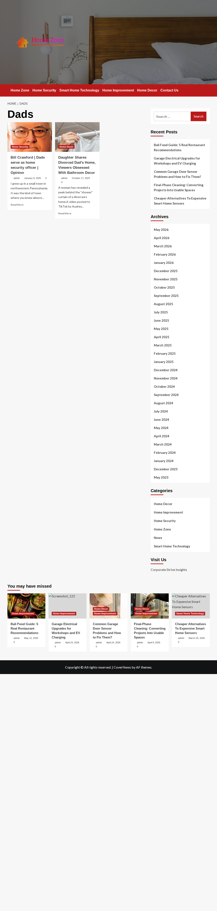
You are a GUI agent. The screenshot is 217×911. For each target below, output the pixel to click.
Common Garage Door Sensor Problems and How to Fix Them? (177, 174)
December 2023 (166, 469)
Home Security (44, 90)
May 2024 (161, 428)
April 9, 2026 (153, 642)
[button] (207, 89)
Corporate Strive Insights (169, 570)
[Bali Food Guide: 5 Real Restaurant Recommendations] (26, 606)
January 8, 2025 (32, 178)
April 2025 (161, 337)
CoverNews (122, 667)
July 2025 (161, 312)
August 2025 (163, 304)
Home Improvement (118, 90)
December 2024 (166, 370)
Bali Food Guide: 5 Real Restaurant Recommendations (179, 147)
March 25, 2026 (197, 638)
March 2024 (163, 444)
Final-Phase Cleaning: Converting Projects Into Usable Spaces (178, 187)
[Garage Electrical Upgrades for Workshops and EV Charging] (67, 606)
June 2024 (161, 419)
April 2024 (161, 436)
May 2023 (161, 477)
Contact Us (169, 90)
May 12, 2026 (31, 638)
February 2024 (165, 452)
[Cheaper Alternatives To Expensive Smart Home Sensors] (191, 606)
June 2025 (161, 320)
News (158, 538)
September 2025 (166, 296)
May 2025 (161, 329)
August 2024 (163, 403)
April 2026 (161, 238)
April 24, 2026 (113, 642)
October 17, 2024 (81, 178)
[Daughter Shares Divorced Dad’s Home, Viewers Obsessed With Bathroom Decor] (77, 137)
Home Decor (147, 90)
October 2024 (164, 386)
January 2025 (164, 362)
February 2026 (165, 254)
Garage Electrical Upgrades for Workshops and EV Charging (177, 160)
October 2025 (164, 287)
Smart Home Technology (79, 90)
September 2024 (166, 395)
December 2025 (166, 271)
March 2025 (163, 345)
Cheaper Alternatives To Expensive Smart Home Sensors (180, 200)
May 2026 (161, 229)
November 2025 (166, 279)
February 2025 (165, 353)
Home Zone (20, 90)
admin (17, 178)
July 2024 (161, 411)
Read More (17, 204)
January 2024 (164, 461)
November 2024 (166, 378)
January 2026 (164, 262)
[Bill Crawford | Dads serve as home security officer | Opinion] (29, 137)
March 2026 (163, 246)
